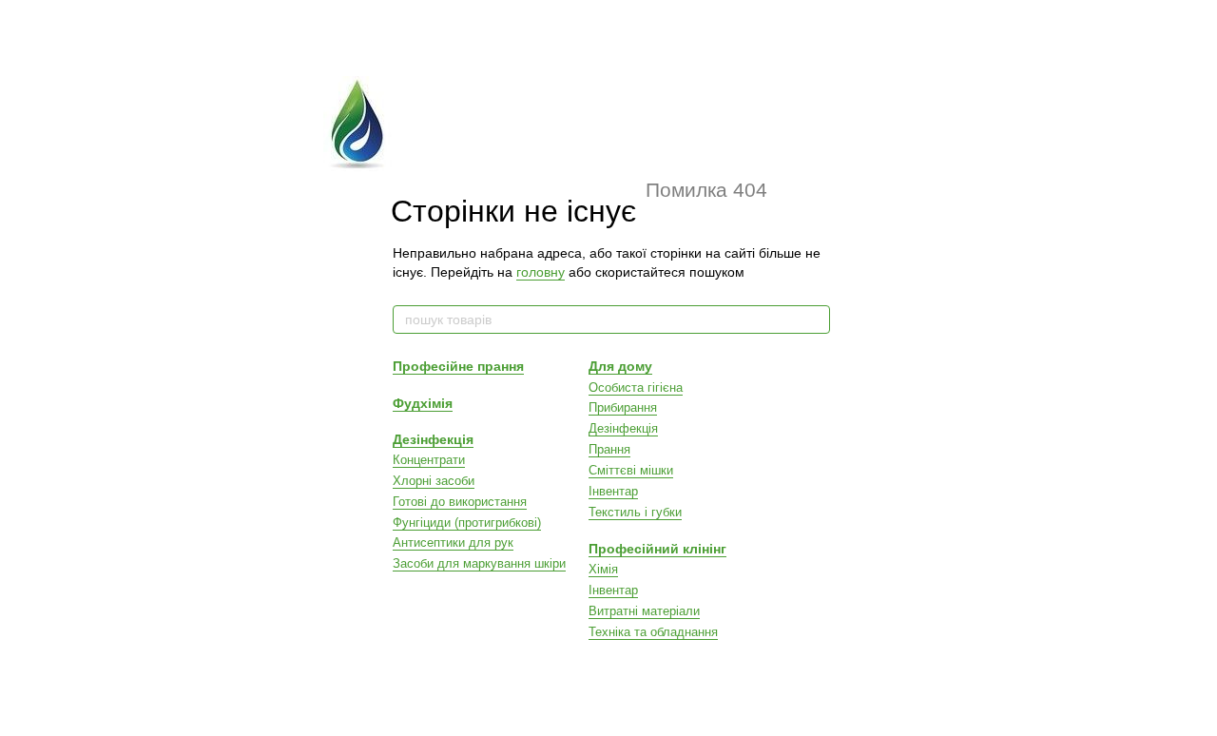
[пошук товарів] (815, 319)
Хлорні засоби (433, 481)
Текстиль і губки (635, 512)
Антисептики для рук (453, 542)
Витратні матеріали (644, 611)
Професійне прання (458, 366)
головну (540, 272)
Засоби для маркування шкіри (479, 563)
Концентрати (429, 460)
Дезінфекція (433, 439)
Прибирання (623, 407)
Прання (609, 449)
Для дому (620, 366)
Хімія (603, 569)
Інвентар (613, 491)
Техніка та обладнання (653, 632)
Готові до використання (460, 501)
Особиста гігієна (636, 387)
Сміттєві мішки (631, 470)
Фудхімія (423, 403)
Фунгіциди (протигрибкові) (467, 522)
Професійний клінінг (657, 548)
